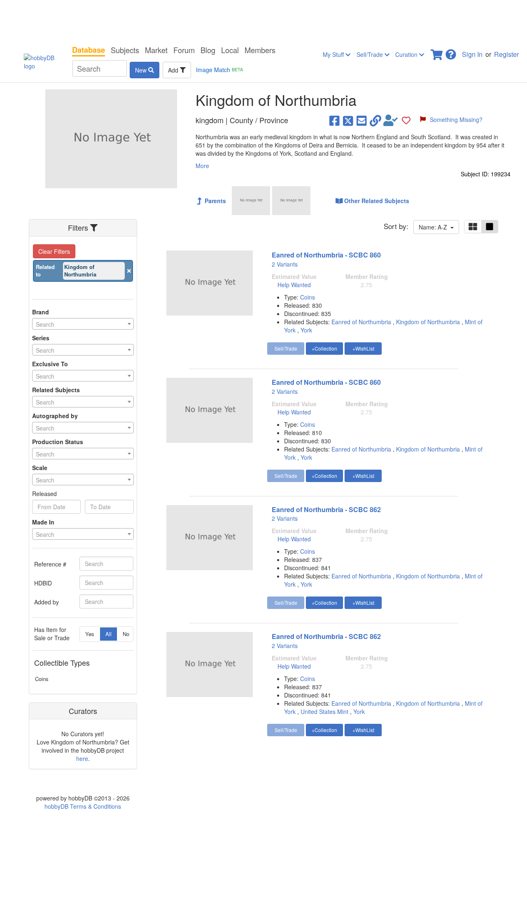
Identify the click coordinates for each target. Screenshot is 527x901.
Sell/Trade (371, 54)
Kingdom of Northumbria (428, 322)
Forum (184, 49)
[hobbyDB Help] (450, 52)
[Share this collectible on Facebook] (334, 120)
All (108, 634)
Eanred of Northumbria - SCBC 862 (326, 509)
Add (174, 70)
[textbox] (83, 324)
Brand (40, 312)
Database (88, 49)
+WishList (363, 348)
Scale (39, 467)
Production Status (57, 442)
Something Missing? (456, 119)
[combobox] (83, 324)
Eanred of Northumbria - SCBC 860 (326, 255)
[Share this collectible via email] (362, 120)
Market (156, 49)
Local (230, 49)
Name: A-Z (434, 227)
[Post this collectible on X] (348, 120)
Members (260, 49)
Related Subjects (56, 390)
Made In (43, 522)
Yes (89, 634)
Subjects (125, 49)
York (306, 330)
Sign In (472, 54)
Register (506, 54)
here (82, 758)
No (126, 634)
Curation (407, 54)
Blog (208, 49)
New (141, 70)
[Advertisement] (263, 20)
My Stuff (334, 54)
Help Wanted (294, 285)
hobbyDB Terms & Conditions (82, 806)
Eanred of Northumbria (361, 322)
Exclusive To (50, 364)
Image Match (219, 70)
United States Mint (324, 711)
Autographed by (55, 416)
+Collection (324, 348)
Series (40, 338)
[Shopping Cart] (437, 52)
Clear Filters (54, 251)
